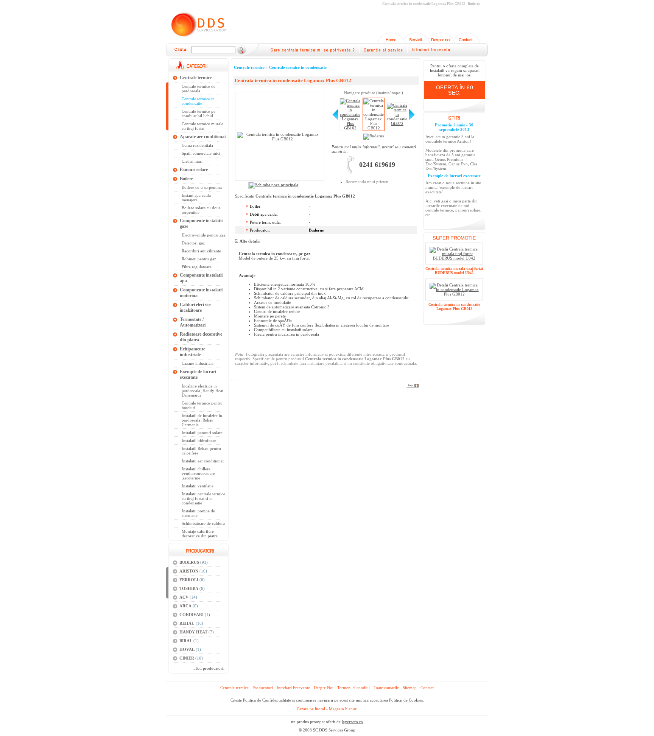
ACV (183, 597)
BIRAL (185, 640)
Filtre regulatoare (197, 267)
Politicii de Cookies (406, 700)
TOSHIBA (188, 588)
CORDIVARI (191, 614)
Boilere (186, 178)
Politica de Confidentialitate (267, 700)
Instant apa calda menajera (196, 197)
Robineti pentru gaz (199, 259)
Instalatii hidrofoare (199, 440)
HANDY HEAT (193, 632)
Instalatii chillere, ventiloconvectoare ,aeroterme (198, 473)
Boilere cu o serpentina (202, 187)
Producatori (262, 687)
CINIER (186, 658)
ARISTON (188, 571)
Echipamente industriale (192, 351)
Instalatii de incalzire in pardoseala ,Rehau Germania (202, 420)
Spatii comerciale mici (201, 153)
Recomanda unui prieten (367, 181)
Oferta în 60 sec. (454, 90)
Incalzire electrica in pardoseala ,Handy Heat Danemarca (202, 390)
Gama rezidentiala (197, 145)
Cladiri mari (192, 161)
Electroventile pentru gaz (204, 235)
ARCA (185, 606)
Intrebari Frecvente (293, 687)
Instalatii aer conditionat (203, 461)
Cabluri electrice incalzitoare (195, 307)
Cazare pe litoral (311, 708)
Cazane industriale (197, 363)
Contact (427, 687)
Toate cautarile (386, 687)
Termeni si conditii (353, 687)
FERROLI (188, 579)
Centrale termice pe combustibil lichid (198, 113)
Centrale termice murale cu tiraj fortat (202, 126)
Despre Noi (323, 687)
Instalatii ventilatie (197, 486)
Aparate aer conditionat (203, 136)
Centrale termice (196, 77)
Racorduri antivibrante (201, 251)
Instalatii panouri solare (202, 432)
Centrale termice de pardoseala (198, 88)
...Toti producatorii (208, 668)
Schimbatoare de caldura (203, 523)
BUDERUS (189, 562)
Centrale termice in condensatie (298, 67)
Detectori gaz (193, 243)
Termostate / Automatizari (193, 322)
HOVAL (187, 649)
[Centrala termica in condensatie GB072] (412, 118)
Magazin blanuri (343, 708)
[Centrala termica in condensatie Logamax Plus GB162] (335, 118)
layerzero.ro (352, 721)
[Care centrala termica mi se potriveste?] (312, 53)
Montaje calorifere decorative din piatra (200, 533)
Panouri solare (194, 169)
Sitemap (410, 687)
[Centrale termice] (198, 38)
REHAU (187, 623)
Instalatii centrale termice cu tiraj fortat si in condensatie (203, 498)
